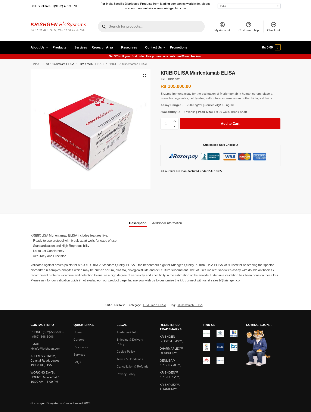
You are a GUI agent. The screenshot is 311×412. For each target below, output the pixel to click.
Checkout (273, 30)
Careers (79, 339)
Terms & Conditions (130, 359)
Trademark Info (127, 332)
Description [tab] (137, 223)
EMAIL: (35, 344)
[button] (271, 47)
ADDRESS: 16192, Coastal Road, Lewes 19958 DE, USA (45, 360)
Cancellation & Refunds (132, 366)
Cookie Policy (126, 351)
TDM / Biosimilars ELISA (58, 64)
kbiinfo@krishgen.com (45, 348)
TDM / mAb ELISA (90, 64)
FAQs (77, 362)
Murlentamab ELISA (190, 305)
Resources (81, 347)
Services (79, 354)
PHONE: (37, 332)
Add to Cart (230, 123)
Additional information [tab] (167, 223)
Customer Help (249, 30)
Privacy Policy (126, 374)
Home (35, 64)
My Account (222, 30)
